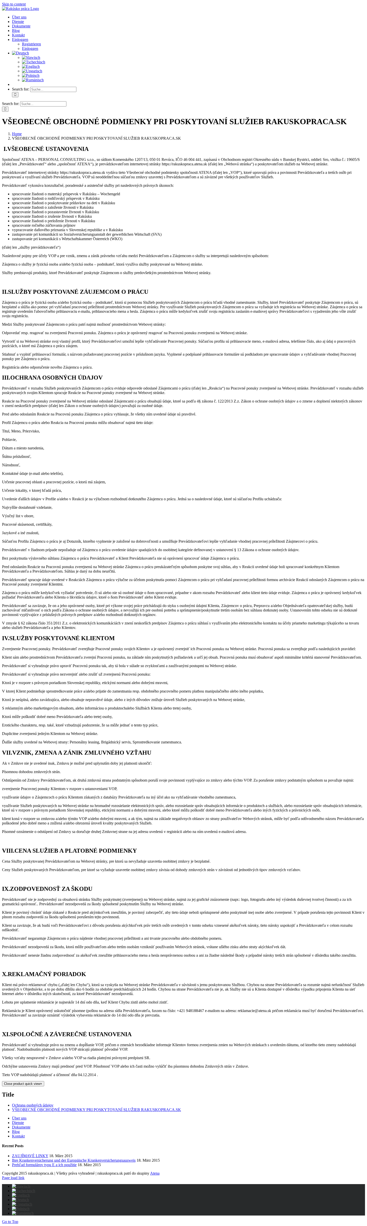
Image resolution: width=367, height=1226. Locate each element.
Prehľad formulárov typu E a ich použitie (44, 1165)
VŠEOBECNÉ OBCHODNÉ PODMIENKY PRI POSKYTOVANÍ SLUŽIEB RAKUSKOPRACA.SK (96, 1110)
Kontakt (18, 1136)
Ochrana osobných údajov (32, 1105)
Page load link (13, 1178)
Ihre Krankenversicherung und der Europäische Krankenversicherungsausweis (74, 1160)
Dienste (18, 1123)
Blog (16, 1131)
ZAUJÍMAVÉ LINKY (30, 1156)
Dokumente (21, 1127)
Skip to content (14, 4)
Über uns (19, 1118)
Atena (155, 1173)
